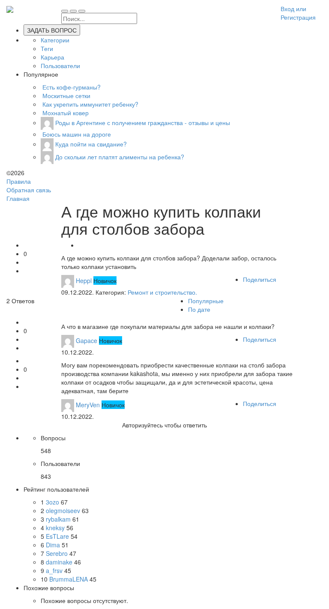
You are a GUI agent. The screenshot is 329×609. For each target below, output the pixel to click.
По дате (199, 309)
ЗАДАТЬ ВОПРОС (52, 30)
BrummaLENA (69, 579)
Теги (47, 48)
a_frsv (55, 570)
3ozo (53, 502)
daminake (60, 562)
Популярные (206, 300)
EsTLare (58, 536)
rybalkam (59, 519)
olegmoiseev (64, 510)
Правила (18, 181)
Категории (55, 40)
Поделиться (259, 279)
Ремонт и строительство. (162, 292)
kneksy (56, 527)
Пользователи (60, 65)
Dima (54, 544)
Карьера (52, 57)
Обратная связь (28, 189)
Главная (18, 198)
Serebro (57, 553)
